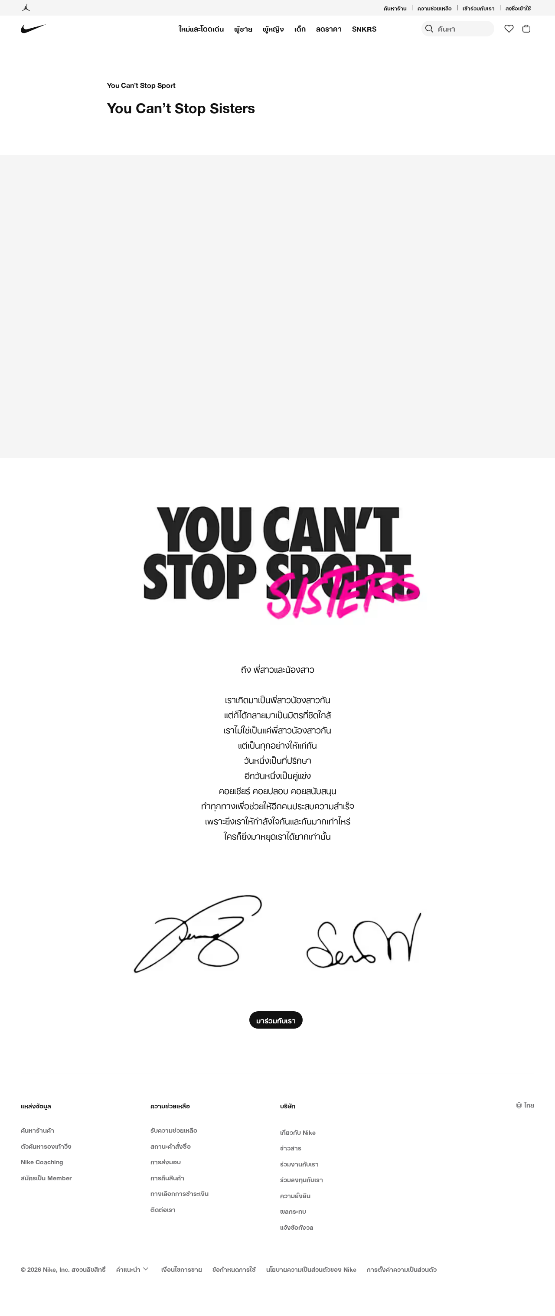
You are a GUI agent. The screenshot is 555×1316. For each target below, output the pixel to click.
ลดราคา (329, 28)
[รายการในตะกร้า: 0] (526, 28)
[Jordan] (26, 8)
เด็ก (300, 28)
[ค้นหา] (429, 28)
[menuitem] (454, 8)
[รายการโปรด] (509, 28)
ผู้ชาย (243, 28)
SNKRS (364, 28)
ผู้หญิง (273, 28)
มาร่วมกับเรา (276, 1020)
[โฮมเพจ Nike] (33, 29)
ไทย (529, 1104)
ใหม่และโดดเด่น (201, 28)
